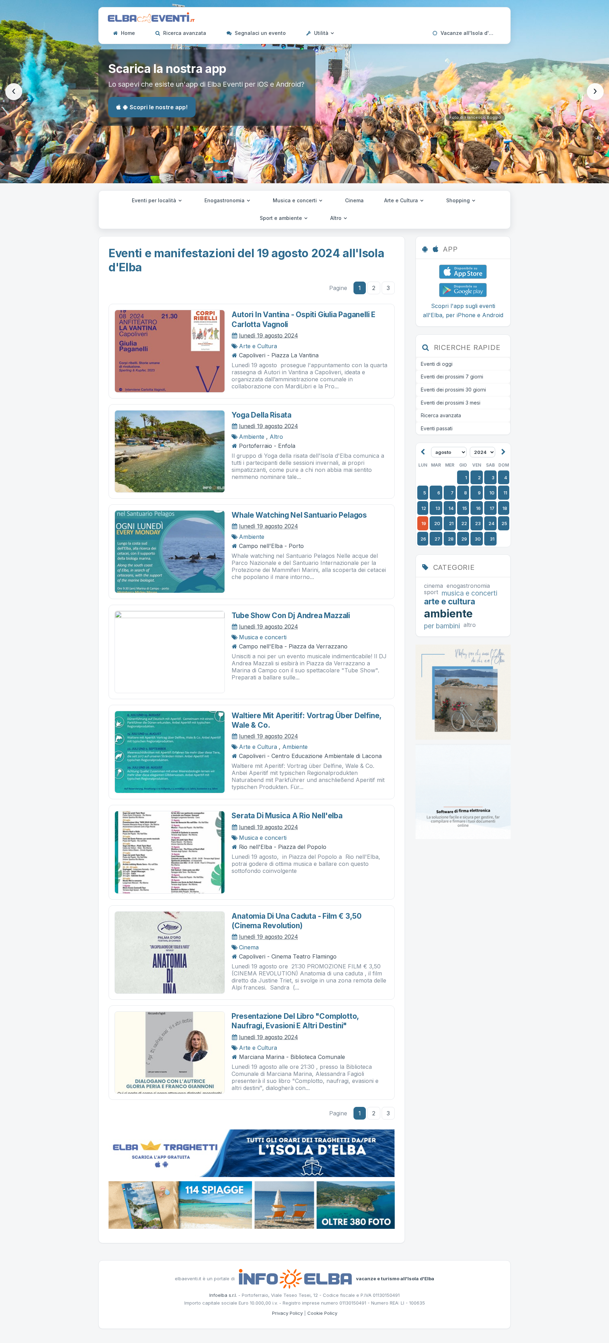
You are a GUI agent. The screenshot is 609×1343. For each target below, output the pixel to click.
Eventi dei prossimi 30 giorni (453, 390)
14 (451, 508)
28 (451, 539)
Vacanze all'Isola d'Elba (469, 33)
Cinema (354, 200)
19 (424, 523)
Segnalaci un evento (259, 33)
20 (437, 523)
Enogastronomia (225, 200)
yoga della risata (261, 415)
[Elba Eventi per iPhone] (463, 271)
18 (505, 508)
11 (505, 492)
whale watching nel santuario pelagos (299, 515)
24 (491, 523)
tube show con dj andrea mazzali (291, 615)
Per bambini (442, 626)
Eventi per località (155, 200)
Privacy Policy (287, 1313)
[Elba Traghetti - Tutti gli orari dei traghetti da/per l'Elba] (252, 1152)
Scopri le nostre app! (158, 107)
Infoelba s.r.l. (223, 1295)
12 (424, 508)
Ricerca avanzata (184, 33)
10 (492, 492)
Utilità (321, 33)
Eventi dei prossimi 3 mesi (450, 403)
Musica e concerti (295, 200)
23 (478, 523)
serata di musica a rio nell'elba (287, 815)
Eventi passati (437, 428)
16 (478, 508)
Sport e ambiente (281, 218)
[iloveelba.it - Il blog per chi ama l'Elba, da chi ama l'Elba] (463, 691)
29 (464, 539)
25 (504, 523)
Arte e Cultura (401, 200)
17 (492, 508)
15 (464, 508)
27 (437, 539)
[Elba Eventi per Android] (463, 289)
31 (492, 539)
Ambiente (251, 436)
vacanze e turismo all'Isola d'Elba (395, 1278)
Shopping (458, 200)
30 (478, 539)
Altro (336, 218)
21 (451, 523)
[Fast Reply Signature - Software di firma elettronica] (463, 790)
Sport (431, 592)
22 (464, 523)
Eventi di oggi (437, 364)
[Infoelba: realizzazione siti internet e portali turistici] (295, 1278)
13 (438, 508)
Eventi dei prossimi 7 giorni (452, 377)
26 (423, 539)
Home (127, 33)
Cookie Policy (322, 1313)
